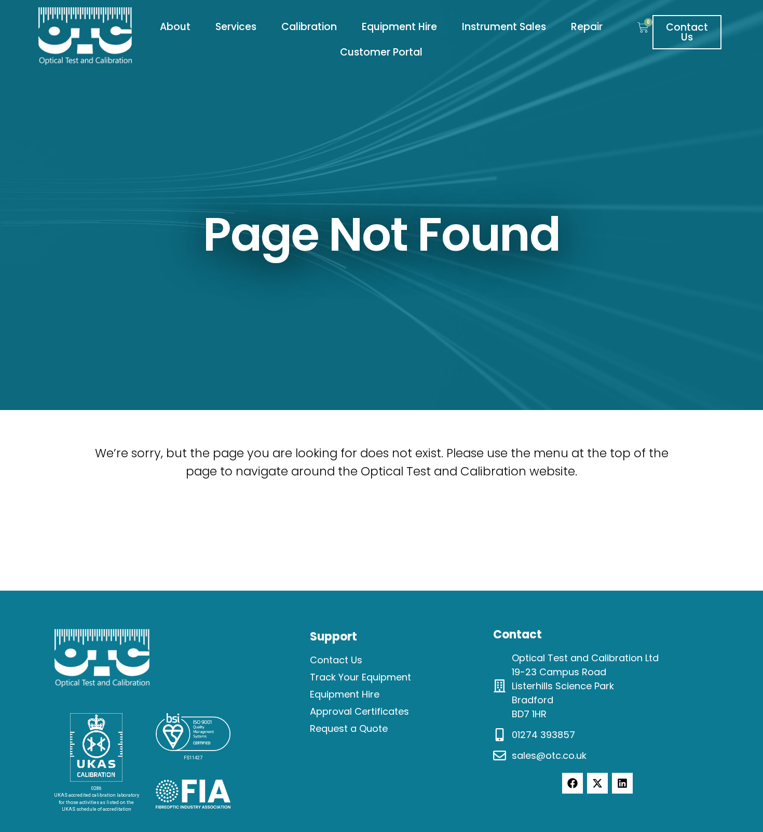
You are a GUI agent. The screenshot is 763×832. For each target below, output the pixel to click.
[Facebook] (572, 783)
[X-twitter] (597, 783)
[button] (175, 27)
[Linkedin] (622, 783)
